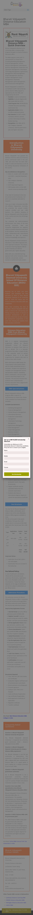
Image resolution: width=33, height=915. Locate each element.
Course (6, 467)
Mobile (6, 456)
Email (5, 461)
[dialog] (16, 457)
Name (5, 450)
